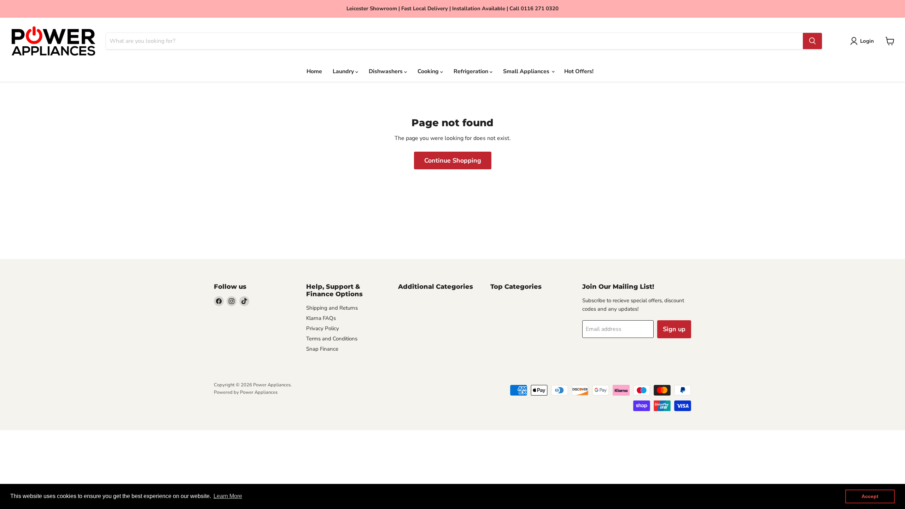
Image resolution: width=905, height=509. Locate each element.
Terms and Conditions (331, 338)
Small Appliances (527, 71)
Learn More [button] (228, 496)
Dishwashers (386, 71)
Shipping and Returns (332, 307)
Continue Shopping (452, 160)
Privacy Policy (322, 328)
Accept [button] (870, 496)
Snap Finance (322, 348)
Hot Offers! (579, 71)
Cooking (429, 71)
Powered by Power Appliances (246, 392)
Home (314, 71)
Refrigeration (472, 71)
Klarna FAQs (321, 318)
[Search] (812, 41)
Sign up (674, 329)
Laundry (344, 71)
